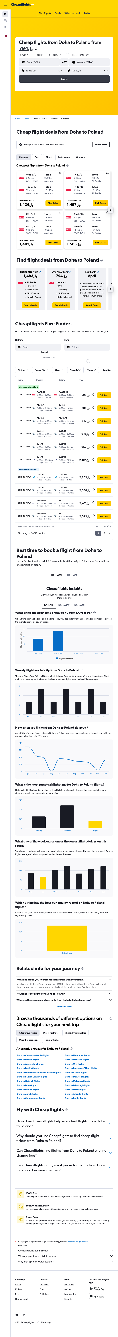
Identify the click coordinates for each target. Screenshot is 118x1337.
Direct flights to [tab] (51, 1033)
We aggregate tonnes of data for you (37, 1256)
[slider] (88, 361)
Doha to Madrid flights (28, 1059)
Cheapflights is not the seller (33, 1250)
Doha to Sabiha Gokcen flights (32, 1077)
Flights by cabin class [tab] (75, 1033)
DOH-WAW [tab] (56, 575)
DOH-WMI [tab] (72, 575)
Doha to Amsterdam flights (30, 1064)
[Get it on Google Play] (97, 1288)
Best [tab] (37, 157)
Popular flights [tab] (52, 1040)
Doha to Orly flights (74, 1064)
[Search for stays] (5, 20)
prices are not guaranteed (78, 1242)
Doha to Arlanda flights (76, 1094)
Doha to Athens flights (76, 1072)
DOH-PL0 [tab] (48, 605)
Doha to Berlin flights (75, 1098)
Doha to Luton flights (27, 1085)
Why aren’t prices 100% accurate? (36, 1261)
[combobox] (55, 54)
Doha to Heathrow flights (77, 1055)
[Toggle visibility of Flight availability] (64, 658)
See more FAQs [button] (64, 1006)
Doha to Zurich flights (27, 1094)
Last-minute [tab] (64, 157)
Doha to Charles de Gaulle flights (33, 1055)
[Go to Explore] (5, 27)
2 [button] (104, 533)
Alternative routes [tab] (28, 1033)
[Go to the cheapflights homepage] (22, 4)
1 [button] (98, 533)
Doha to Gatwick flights (28, 1081)
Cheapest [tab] (23, 157)
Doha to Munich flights (28, 1089)
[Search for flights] (5, 14)
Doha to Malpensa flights (77, 1081)
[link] (30, 305)
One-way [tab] (80, 157)
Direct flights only (80, 55)
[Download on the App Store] (97, 1296)
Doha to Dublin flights (28, 1068)
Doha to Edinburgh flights (77, 1085)
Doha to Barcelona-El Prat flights (81, 1068)
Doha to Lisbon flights (75, 1089)
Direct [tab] (49, 157)
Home (17, 118)
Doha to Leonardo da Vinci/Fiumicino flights (39, 1072)
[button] (5, 4)
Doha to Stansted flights (77, 1077)
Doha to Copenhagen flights (31, 1098)
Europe (26, 118)
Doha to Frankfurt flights (77, 1059)
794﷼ (26, 48)
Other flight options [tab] (28, 1040)
